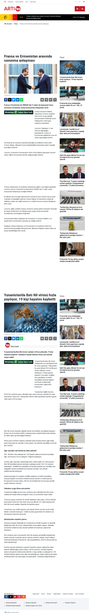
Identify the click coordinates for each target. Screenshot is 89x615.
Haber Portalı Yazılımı (13, 612)
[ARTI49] (12, 8)
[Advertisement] (44, 39)
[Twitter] (9, 99)
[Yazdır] (42, 99)
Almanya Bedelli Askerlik (13, 605)
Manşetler (10, 1)
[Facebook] (6, 99)
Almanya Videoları (31, 603)
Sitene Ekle (33, 1)
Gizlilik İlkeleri (57, 594)
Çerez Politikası (79, 594)
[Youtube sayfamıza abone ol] (15, 596)
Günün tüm (79, 17)
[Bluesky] (13, 99)
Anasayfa (9, 23)
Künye (43, 594)
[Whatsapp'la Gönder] (21, 99)
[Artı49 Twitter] (80, 2)
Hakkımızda (36, 594)
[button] (46, 99)
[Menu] (77, 9)
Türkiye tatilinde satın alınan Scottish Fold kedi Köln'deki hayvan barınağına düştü (43, 17)
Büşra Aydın (15, 346)
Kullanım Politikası (68, 594)
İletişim (49, 594)
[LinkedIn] (17, 99)
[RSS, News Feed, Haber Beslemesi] (23, 596)
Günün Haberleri (19, 1)
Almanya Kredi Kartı (51, 603)
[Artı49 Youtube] (84, 2)
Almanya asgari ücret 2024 (34, 605)
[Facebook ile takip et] (6, 596)
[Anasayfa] (5, 1)
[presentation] (10, 17)
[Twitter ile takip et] (10, 596)
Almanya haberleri (11, 603)
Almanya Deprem (70, 603)
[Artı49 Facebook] (76, 2)
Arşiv (26, 1)
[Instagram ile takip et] (19, 596)
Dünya (16, 23)
